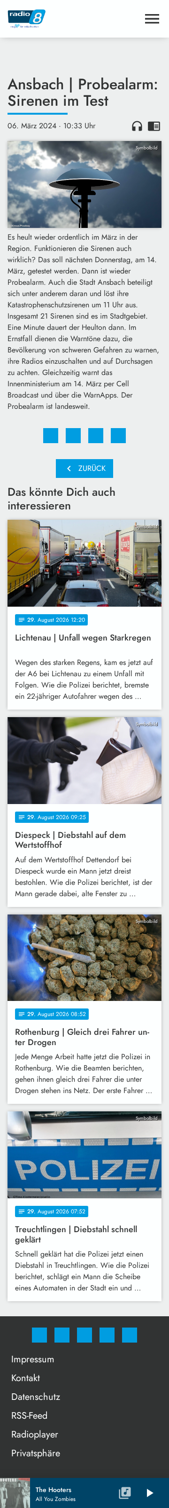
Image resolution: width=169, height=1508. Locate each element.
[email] (129, 1335)
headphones (137, 126)
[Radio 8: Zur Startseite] (73, 18)
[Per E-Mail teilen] (118, 435)
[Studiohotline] (107, 1335)
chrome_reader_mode (154, 126)
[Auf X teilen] (73, 435)
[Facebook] (39, 1335)
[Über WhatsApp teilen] (95, 435)
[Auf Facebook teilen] (50, 435)
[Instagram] (61, 1335)
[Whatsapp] (84, 1335)
